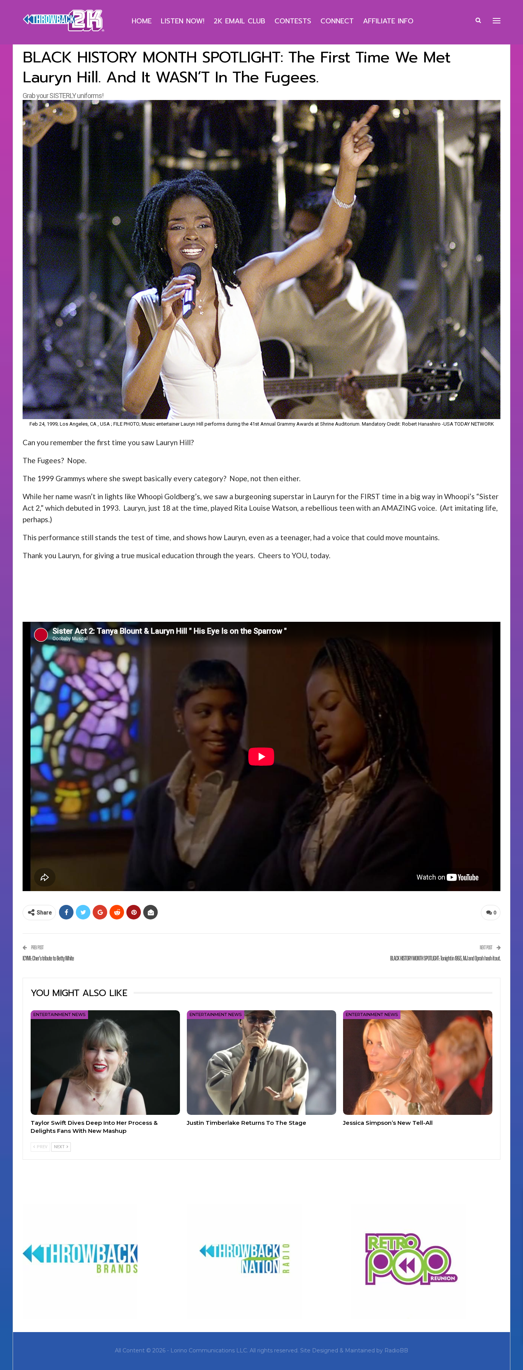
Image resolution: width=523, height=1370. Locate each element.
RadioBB (396, 1350)
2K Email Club (239, 21)
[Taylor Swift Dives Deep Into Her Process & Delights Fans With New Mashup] (105, 1062)
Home (142, 21)
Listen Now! (182, 21)
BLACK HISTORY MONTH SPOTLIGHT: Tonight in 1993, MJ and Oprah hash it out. (445, 958)
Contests (293, 21)
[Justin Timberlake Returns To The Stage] (261, 1062)
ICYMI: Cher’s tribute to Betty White (48, 958)
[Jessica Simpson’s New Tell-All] (417, 1062)
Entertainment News (59, 1014)
